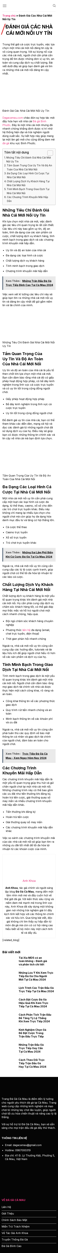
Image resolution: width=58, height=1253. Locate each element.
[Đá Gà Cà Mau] (29, 5)
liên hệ (26, 630)
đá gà (5, 143)
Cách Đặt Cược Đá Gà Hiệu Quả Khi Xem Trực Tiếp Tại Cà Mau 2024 (33, 1003)
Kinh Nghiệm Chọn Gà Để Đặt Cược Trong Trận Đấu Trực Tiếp (32, 1033)
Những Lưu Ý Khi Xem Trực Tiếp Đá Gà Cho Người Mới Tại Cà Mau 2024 (36, 976)
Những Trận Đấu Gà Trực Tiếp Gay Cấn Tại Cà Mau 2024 (31, 1048)
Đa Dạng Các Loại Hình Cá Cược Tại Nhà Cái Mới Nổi (28, 175)
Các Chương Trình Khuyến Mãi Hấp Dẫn (27, 199)
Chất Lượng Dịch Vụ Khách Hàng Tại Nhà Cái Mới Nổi (28, 183)
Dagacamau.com (12, 117)
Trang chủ (9, 15)
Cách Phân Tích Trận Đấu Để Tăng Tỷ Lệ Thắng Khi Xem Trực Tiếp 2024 (35, 1018)
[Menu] (4, 5)
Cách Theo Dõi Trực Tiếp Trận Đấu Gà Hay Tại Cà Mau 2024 (32, 1063)
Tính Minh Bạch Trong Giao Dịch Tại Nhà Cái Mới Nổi (28, 191)
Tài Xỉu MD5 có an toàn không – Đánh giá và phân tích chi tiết (33, 961)
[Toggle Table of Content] (48, 153)
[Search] (54, 5)
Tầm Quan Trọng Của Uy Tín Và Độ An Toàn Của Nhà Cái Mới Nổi (29, 167)
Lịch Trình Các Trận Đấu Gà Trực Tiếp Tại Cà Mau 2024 (36, 989)
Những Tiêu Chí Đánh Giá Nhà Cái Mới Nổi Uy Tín (28, 159)
